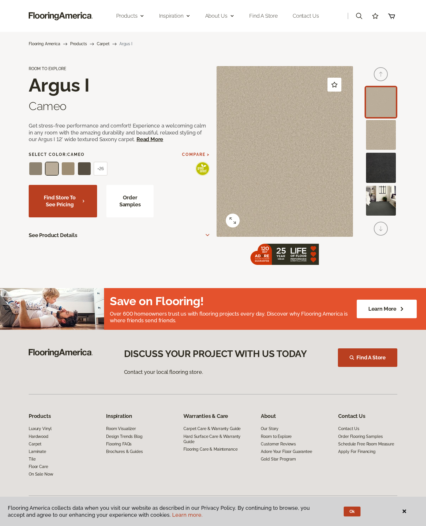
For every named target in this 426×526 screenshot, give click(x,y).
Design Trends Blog (124, 436)
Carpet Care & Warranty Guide (212, 428)
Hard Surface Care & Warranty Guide (212, 439)
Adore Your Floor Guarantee (286, 451)
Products (78, 43)
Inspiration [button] (171, 16)
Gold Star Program (278, 459)
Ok (352, 511)
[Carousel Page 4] (381, 200)
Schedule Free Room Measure (366, 444)
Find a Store (263, 16)
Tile (32, 459)
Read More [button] (149, 139)
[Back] (381, 74)
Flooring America (44, 43)
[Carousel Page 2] (381, 135)
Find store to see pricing (60, 201)
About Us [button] (216, 16)
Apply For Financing (356, 451)
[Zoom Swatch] (233, 220)
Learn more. (187, 515)
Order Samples (130, 201)
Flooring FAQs (119, 444)
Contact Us (306, 16)
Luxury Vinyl (40, 428)
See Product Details (53, 235)
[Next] (381, 229)
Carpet (103, 43)
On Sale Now (41, 474)
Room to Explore (276, 436)
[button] (359, 16)
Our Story (269, 428)
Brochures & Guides (124, 451)
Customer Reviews (278, 444)
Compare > (196, 154)
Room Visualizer (121, 428)
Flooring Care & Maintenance (210, 449)
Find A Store (371, 357)
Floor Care (38, 466)
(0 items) (391, 15)
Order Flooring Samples (360, 436)
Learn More (382, 309)
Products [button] (127, 16)
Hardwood (38, 436)
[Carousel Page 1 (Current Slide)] (381, 102)
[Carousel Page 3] (381, 167)
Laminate (37, 451)
